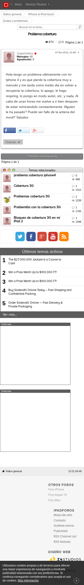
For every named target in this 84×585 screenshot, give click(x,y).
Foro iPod (60, 475)
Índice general (14, 365)
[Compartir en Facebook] (10, 91)
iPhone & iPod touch (42, 14)
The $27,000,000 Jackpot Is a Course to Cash (34, 222)
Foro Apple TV (57, 389)
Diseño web (32, 487)
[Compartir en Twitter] (24, 91)
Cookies (43, 484)
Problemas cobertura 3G (32, 157)
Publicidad (68, 484)
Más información (28, 580)
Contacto (55, 484)
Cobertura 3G (24, 147)
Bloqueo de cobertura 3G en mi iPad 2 (42, 179)
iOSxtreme (61, 469)
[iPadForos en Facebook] (76, 197)
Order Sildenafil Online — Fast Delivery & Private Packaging (35, 266)
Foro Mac (54, 394)
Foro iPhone (56, 384)
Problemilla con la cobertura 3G (37, 168)
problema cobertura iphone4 (35, 136)
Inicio (18, 4)
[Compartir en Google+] (38, 91)
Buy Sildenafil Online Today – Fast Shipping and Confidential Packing (39, 253)
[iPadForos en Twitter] (65, 197)
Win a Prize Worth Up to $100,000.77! (32, 233)
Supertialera (26, 41)
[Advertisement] (35, 316)
